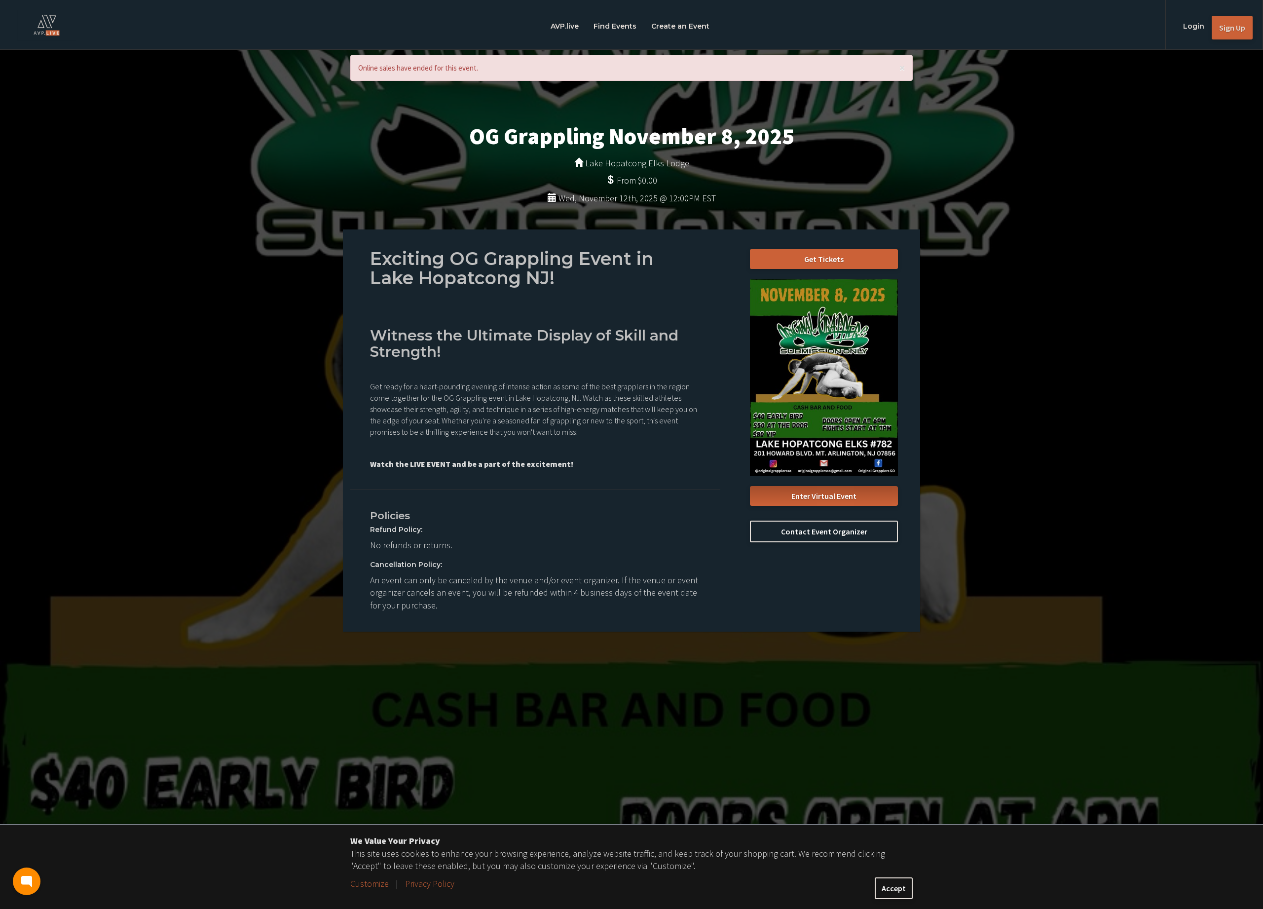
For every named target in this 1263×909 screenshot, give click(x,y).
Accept (894, 888)
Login (1193, 26)
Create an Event (680, 26)
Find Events (615, 26)
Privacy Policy (429, 883)
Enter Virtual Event (823, 496)
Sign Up (1232, 28)
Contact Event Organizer (824, 531)
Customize (369, 883)
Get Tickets (824, 259)
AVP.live (565, 26)
